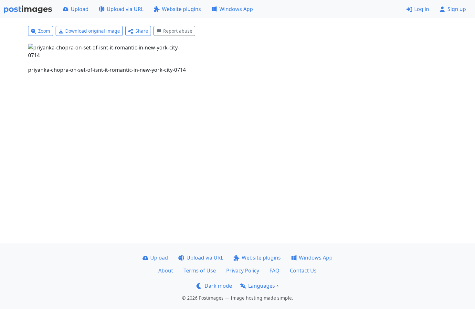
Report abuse (177, 31)
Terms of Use (200, 270)
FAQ (274, 270)
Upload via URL (125, 9)
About (165, 270)
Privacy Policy (242, 270)
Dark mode (218, 285)
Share (141, 31)
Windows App (236, 9)
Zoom (44, 31)
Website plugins (181, 9)
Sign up (457, 9)
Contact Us (303, 270)
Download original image (92, 31)
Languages (261, 285)
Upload (80, 9)
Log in (421, 9)
